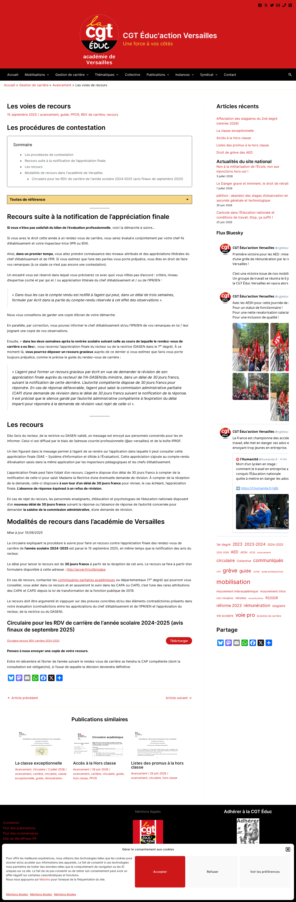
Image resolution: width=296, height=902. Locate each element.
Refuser (212, 872)
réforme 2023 (229, 605)
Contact (230, 75)
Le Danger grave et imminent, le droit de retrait (252, 184)
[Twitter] (272, 5)
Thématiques (104, 75)
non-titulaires (224, 598)
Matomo (44, 879)
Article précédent (22, 697)
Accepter (160, 872)
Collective (132, 75)
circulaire (51, 773)
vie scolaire (224, 616)
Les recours (33, 167)
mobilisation (233, 582)
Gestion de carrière (70, 75)
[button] (288, 849)
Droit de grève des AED (234, 152)
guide (64, 114)
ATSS (252, 552)
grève (230, 570)
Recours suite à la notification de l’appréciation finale (65, 161)
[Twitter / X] (266, 5)
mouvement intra (273, 591)
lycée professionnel (272, 571)
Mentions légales (17, 894)
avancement (49, 114)
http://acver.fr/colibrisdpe (86, 569)
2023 (237, 544)
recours (112, 114)
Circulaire (39, 769)
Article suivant (179, 697)
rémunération (53, 778)
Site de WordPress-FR (19, 838)
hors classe (80, 778)
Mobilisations (35, 75)
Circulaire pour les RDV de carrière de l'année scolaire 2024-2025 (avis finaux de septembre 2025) (107, 179)
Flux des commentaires (20, 833)
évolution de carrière (269, 616)
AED (234, 552)
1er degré (223, 544)
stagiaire (278, 606)
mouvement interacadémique (237, 591)
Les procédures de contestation (49, 155)
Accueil (12, 75)
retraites (240, 598)
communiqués (268, 560)
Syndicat (206, 75)
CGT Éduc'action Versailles (170, 35)
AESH (243, 552)
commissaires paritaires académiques (86, 580)
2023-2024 (254, 544)
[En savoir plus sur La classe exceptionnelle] (41, 744)
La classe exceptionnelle (38, 763)
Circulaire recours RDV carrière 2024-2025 (33, 640)
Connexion (11, 823)
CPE (218, 571)
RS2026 (271, 598)
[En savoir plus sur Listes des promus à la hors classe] (157, 744)
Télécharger (179, 641)
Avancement (23, 769)
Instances (182, 75)
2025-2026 (222, 552)
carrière (38, 773)
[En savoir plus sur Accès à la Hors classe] (99, 744)
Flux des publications (19, 828)
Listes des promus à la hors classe (157, 765)
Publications (156, 75)
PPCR (75, 114)
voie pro (245, 615)
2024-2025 (275, 544)
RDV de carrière (93, 114)
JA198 (256, 571)
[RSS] (290, 5)
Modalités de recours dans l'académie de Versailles (64, 173)
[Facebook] (260, 5)
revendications (255, 598)
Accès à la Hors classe (94, 763)
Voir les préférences (265, 872)
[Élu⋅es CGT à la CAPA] (278, 5)
